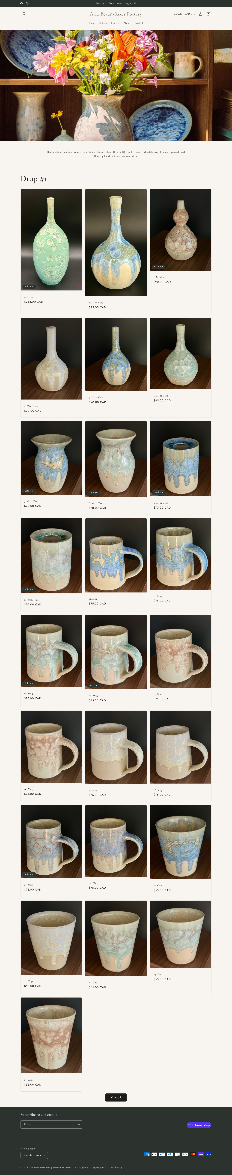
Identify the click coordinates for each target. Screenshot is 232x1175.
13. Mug (28, 693)
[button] (24, 14)
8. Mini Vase (96, 503)
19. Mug (28, 885)
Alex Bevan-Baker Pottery (40, 1167)
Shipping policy (98, 1167)
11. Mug (93, 598)
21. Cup (158, 885)
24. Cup (158, 974)
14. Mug (93, 695)
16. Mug (28, 788)
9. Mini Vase (161, 502)
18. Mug (158, 790)
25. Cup (28, 1079)
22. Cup (28, 981)
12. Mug (158, 596)
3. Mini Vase (161, 277)
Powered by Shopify (62, 1167)
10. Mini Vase (32, 599)
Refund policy (116, 1167)
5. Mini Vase (96, 397)
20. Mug (93, 883)
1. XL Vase (30, 297)
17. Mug (93, 790)
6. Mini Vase (161, 395)
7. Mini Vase (31, 501)
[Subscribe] (79, 1124)
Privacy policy (81, 1167)
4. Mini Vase (31, 406)
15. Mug (158, 694)
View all (116, 1097)
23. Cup (93, 982)
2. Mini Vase (96, 302)
